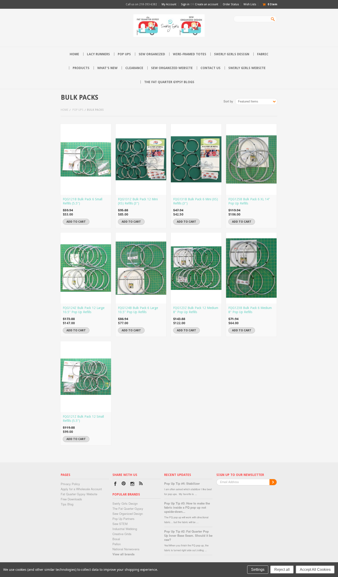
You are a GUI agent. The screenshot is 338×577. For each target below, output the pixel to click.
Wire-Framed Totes (189, 54)
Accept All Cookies (315, 569)
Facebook (115, 484)
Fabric (262, 54)
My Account (169, 4)
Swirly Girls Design (231, 54)
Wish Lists (249, 4)
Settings (257, 569)
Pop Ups (124, 54)
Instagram (132, 484)
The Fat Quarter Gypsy (127, 508)
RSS (141, 484)
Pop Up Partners (123, 518)
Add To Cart (76, 221)
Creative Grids (122, 534)
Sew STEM (120, 524)
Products (81, 68)
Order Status (231, 4)
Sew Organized (152, 54)
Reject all (282, 569)
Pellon (116, 544)
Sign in (185, 4)
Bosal (116, 539)
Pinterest (124, 484)
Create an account (206, 4)
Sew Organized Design (127, 513)
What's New (107, 68)
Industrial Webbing (124, 529)
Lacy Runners (98, 54)
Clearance (134, 68)
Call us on (141, 4)
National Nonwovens (126, 549)
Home (64, 109)
